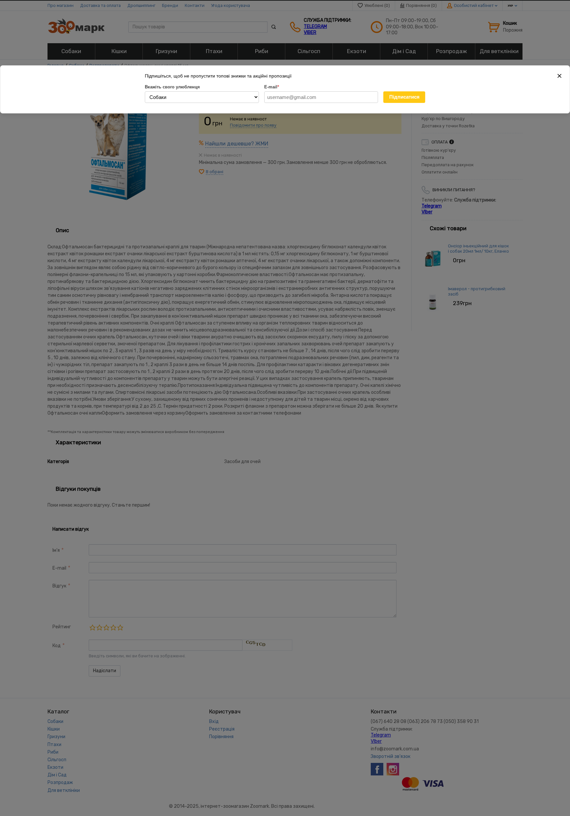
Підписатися (404, 97)
